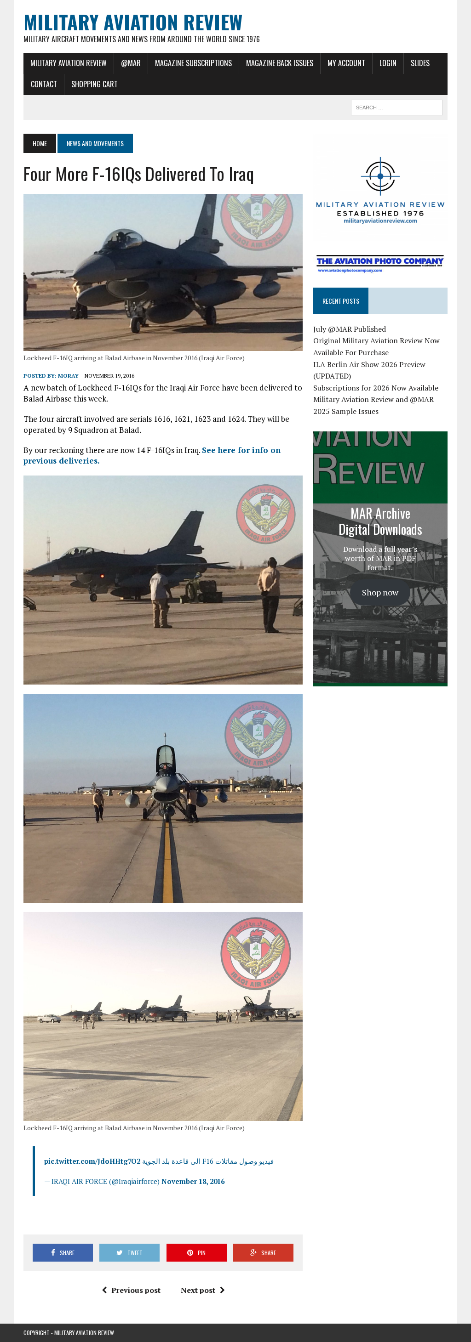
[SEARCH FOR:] (397, 106)
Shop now (380, 592)
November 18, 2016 (192, 1181)
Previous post (136, 1290)
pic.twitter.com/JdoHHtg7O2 (92, 1161)
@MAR (131, 62)
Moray (68, 375)
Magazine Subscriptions (193, 62)
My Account (346, 62)
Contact (44, 84)
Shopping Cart (94, 84)
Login (387, 62)
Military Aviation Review (68, 62)
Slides (420, 62)
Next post (198, 1290)
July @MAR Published (349, 329)
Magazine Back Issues (279, 62)
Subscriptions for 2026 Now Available (375, 388)
